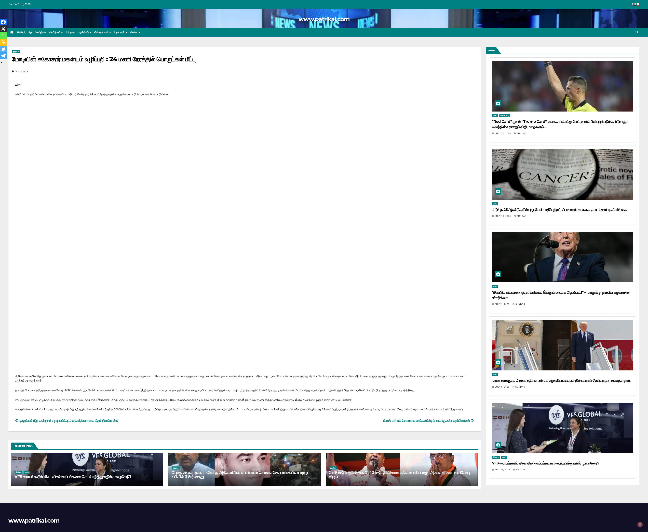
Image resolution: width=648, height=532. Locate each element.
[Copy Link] (3, 42)
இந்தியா (16, 52)
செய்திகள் (55, 32)
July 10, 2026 (503, 133)
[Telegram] (3, 55)
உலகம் (27, 472)
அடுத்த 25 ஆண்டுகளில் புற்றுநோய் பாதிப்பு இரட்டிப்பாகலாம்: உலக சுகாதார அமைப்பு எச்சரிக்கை (559, 209)
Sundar (521, 133)
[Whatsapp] (3, 35)
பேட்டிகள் (70, 32)
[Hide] (1, 62)
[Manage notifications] (640, 524)
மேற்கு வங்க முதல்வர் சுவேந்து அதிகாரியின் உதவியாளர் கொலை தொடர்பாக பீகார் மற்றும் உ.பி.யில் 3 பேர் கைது (241, 474)
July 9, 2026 (502, 304)
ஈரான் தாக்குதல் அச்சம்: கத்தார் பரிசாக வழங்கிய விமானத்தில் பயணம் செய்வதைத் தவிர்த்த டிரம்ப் (561, 380)
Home (21, 32)
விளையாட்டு (504, 116)
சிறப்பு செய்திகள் (37, 32)
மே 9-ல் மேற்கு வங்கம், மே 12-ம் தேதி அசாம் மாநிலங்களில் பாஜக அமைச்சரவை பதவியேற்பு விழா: (399, 474)
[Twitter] (3, 49)
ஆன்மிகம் (83, 32)
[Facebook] (3, 22)
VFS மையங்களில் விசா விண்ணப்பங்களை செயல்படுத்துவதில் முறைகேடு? (73, 476)
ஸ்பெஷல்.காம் (101, 32)
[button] (637, 32)
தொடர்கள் (119, 32)
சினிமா (134, 32)
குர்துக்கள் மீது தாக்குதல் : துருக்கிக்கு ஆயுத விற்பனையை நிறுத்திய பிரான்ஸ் (68, 420)
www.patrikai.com (324, 19)
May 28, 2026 (503, 469)
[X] (3, 28)
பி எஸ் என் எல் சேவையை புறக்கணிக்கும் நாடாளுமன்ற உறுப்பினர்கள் (427, 420)
